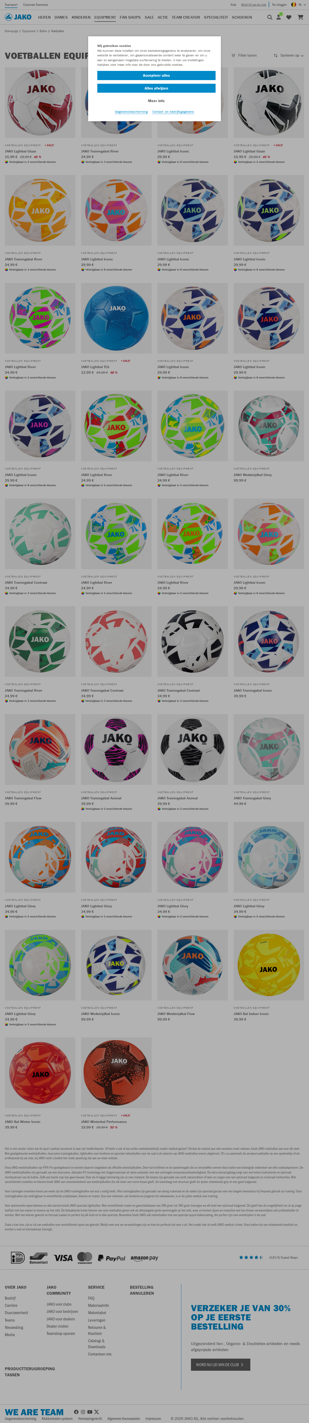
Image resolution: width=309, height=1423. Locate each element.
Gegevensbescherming (131, 111)
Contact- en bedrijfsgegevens (173, 111)
